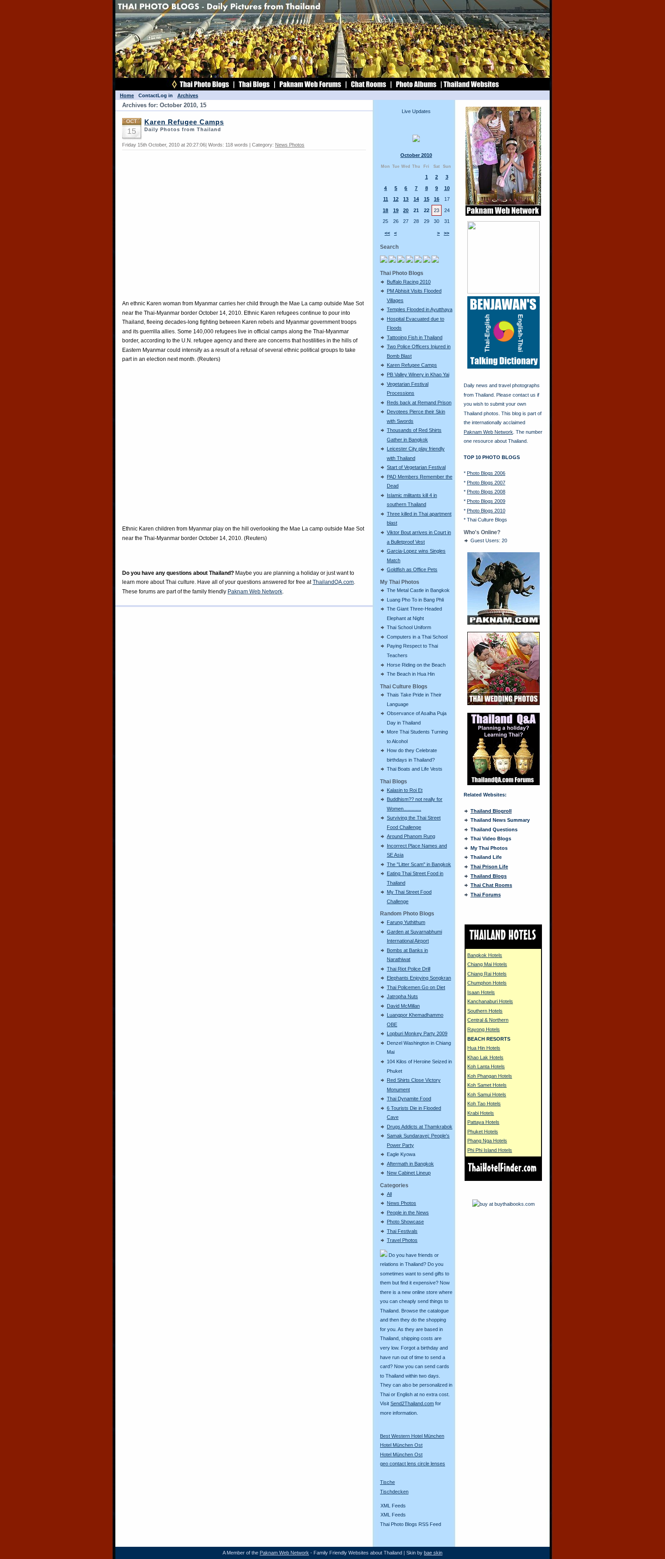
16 (436, 199)
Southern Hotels (485, 1011)
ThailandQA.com (333, 582)
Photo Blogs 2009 (486, 501)
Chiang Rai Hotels (487, 973)
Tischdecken (394, 1491)
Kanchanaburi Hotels (490, 1001)
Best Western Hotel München (412, 1436)
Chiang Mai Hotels (487, 964)
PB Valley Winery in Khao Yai (418, 374)
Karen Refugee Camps (412, 365)
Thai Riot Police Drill (408, 968)
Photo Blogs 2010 (486, 510)
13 (405, 199)
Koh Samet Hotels (487, 1085)
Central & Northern (487, 1020)
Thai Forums (485, 894)
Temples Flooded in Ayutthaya (419, 309)
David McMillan (403, 1006)
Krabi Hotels (480, 1113)
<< (387, 233)
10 (447, 188)
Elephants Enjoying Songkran (419, 978)
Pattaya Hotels (483, 1122)
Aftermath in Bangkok (410, 1163)
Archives (187, 95)
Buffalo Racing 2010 (409, 281)
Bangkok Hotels (484, 955)
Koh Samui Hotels (486, 1094)
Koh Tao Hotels (484, 1103)
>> (446, 233)
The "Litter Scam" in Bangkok (419, 864)
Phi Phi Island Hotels (489, 1150)
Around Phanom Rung (411, 836)
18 (385, 210)
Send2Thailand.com (412, 1403)
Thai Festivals (402, 1231)
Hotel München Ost (401, 1445)
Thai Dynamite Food (409, 1098)
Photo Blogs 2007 (486, 482)
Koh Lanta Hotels (486, 1066)
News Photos (401, 1203)
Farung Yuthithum (406, 922)
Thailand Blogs (488, 876)
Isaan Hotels (481, 992)
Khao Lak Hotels (485, 1057)
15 (426, 199)
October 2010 (416, 155)
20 (405, 210)
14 (416, 199)
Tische (387, 1482)
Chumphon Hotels (487, 983)
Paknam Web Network (255, 591)
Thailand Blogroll (491, 811)
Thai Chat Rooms (491, 885)
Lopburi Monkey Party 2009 (417, 1033)
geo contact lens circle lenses (412, 1463)
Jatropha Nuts (402, 996)
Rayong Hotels (483, 1029)
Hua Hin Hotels (483, 1048)
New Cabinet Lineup (409, 1172)
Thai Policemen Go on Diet (416, 987)
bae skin (433, 1552)
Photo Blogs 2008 (486, 491)
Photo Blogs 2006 (486, 473)
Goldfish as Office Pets (412, 569)
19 (396, 210)
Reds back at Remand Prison (419, 402)
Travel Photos (402, 1240)
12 (396, 199)
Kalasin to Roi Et (405, 790)
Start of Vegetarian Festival (416, 467)
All (389, 1194)
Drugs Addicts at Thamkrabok (419, 1126)
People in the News (408, 1212)
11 (385, 199)
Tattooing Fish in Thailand (414, 337)
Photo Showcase (405, 1221)
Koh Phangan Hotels (489, 1076)
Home (127, 95)
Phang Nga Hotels (487, 1140)
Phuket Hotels (482, 1131)
